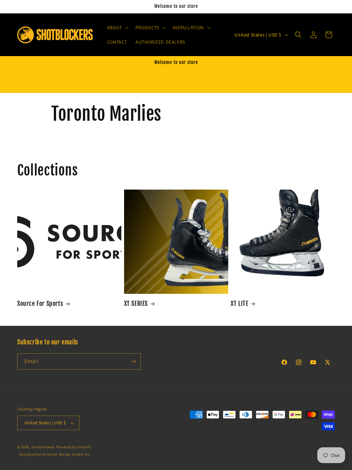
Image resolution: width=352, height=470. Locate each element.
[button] (117, 27)
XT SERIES (136, 303)
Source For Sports (40, 303)
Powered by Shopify (73, 447)
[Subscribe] (133, 361)
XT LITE (239, 303)
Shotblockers (43, 447)
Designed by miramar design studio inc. (55, 454)
